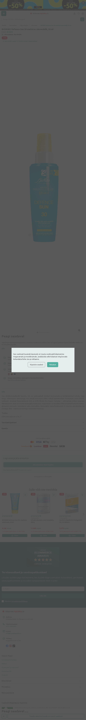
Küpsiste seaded (36, 365)
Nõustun (52, 365)
